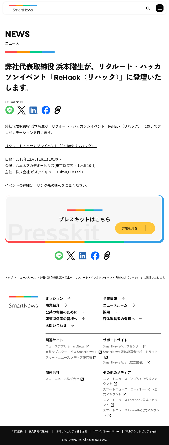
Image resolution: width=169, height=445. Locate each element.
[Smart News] (23, 8)
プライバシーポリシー (106, 431)
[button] (157, 8)
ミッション (54, 298)
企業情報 (110, 298)
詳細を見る (129, 228)
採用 (106, 312)
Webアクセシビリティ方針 (141, 431)
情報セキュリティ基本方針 (71, 431)
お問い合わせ (56, 325)
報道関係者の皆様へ (61, 318)
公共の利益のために (61, 312)
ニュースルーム (115, 305)
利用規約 (17, 431)
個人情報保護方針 (39, 431)
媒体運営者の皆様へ (119, 318)
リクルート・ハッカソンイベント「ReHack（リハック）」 (51, 145)
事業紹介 (53, 305)
